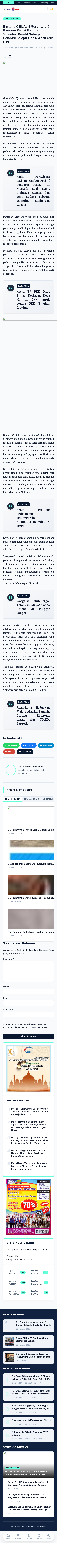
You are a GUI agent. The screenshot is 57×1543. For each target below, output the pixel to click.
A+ (10, 55)
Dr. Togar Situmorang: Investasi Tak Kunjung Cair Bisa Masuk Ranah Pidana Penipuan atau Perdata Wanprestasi (30, 1140)
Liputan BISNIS (31, 799)
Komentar (8, 959)
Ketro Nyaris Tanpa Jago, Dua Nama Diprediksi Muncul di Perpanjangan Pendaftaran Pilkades (29, 1166)
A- (5, 55)
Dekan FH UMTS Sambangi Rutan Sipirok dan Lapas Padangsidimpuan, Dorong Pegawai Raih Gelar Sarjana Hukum (29, 1126)
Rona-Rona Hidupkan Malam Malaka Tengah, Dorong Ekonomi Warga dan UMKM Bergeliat (33, 715)
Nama (6, 986)
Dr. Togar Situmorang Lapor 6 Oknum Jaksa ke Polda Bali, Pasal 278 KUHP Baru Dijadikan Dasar (29, 1112)
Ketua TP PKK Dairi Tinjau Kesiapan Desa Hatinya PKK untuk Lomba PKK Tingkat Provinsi (33, 299)
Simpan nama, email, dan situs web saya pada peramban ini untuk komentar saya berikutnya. (25, 1025)
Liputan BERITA (12, 799)
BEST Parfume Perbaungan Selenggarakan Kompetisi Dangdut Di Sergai (33, 517)
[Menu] (43, 9)
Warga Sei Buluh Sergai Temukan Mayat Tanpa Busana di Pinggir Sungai (33, 607)
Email (5, 998)
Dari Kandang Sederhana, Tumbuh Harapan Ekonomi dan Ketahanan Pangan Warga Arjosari (28, 1153)
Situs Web (8, 1009)
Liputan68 (38, 766)
